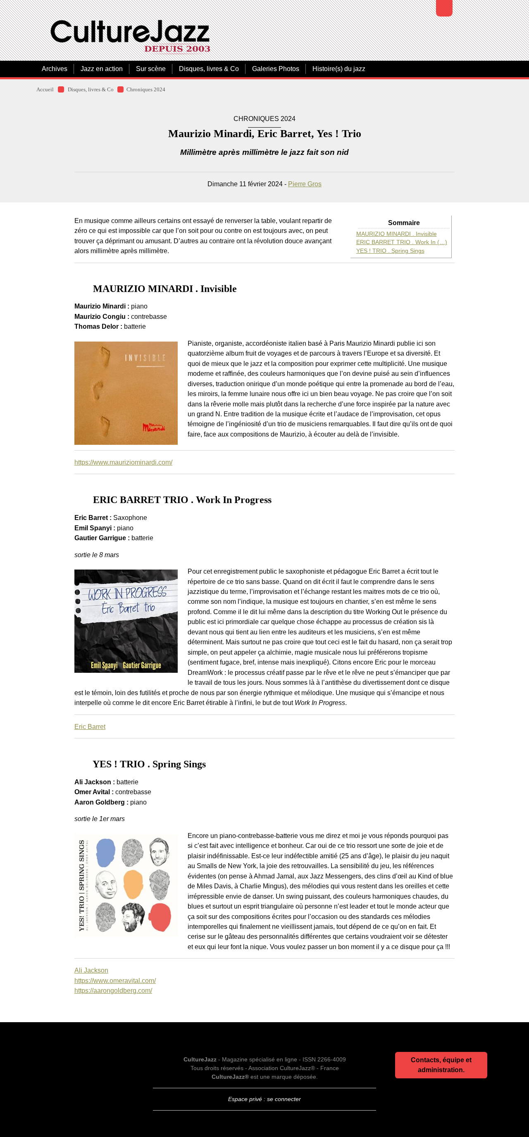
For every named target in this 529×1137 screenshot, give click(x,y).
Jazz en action (102, 68)
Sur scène (151, 68)
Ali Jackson (91, 970)
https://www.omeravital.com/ (115, 980)
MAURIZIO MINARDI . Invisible (396, 234)
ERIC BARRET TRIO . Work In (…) (401, 242)
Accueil (45, 90)
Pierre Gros (305, 184)
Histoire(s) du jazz (338, 68)
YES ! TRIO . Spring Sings (390, 251)
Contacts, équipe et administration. (441, 1064)
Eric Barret (89, 726)
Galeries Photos (275, 68)
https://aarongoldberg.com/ (113, 990)
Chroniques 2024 (145, 90)
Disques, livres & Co (209, 68)
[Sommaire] (77, 288)
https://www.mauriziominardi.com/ (123, 462)
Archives (54, 68)
